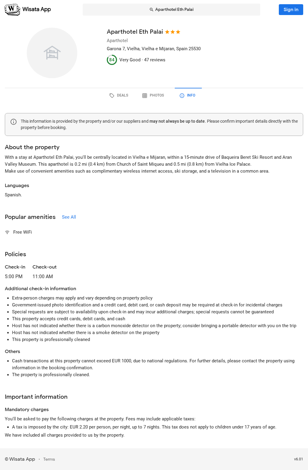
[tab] (119, 95)
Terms (49, 459)
